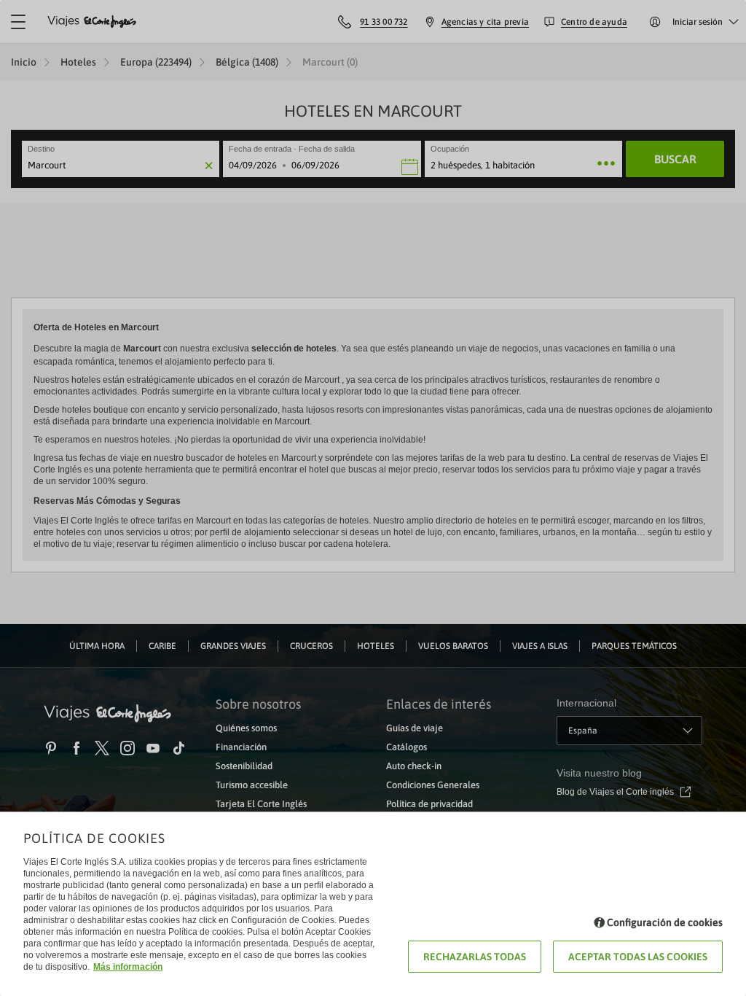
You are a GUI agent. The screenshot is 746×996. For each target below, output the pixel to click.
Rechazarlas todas (474, 956)
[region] (373, 498)
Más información (127, 967)
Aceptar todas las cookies (637, 956)
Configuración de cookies (665, 922)
